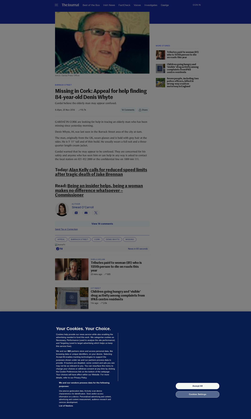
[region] (125, 365)
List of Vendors (66, 406)
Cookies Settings (197, 394)
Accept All (197, 386)
